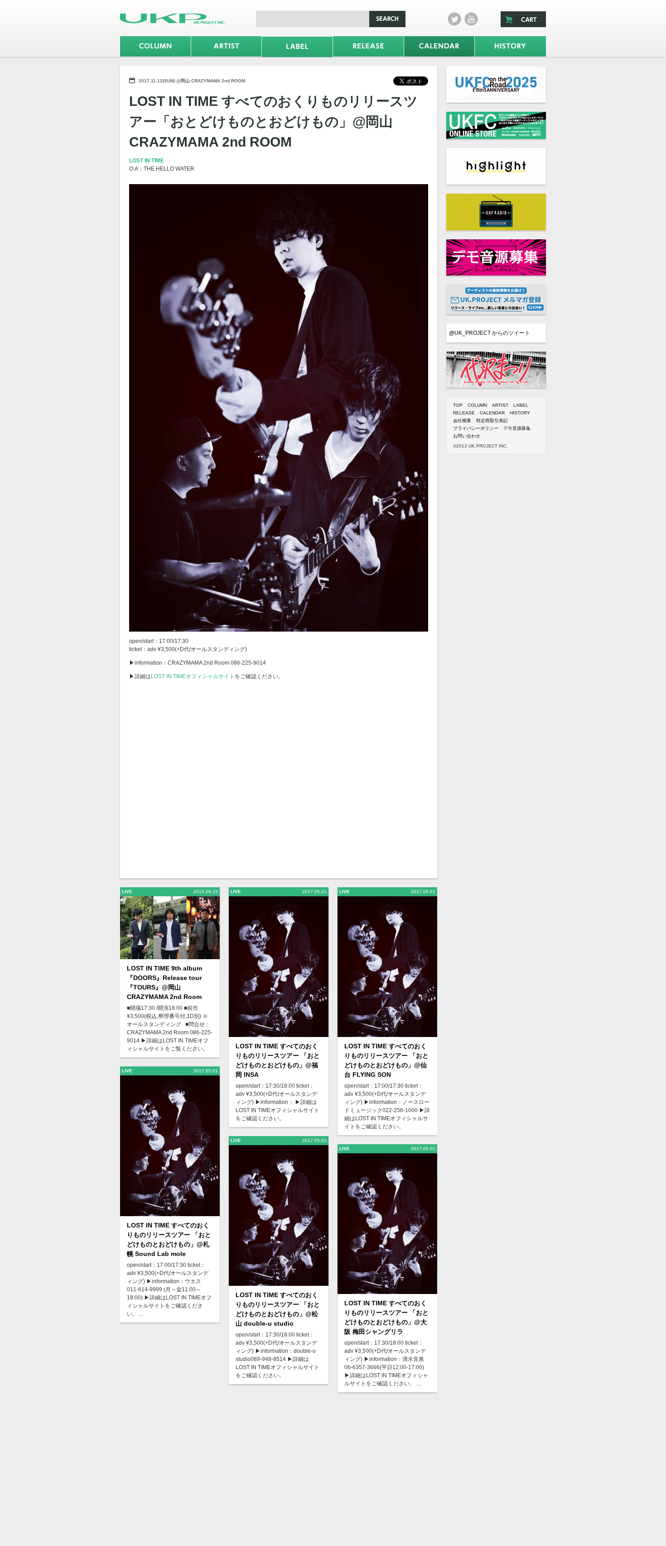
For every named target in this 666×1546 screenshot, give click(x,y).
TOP (458, 405)
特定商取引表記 (492, 420)
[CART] (523, 19)
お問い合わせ (466, 435)
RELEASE (464, 412)
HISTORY (520, 412)
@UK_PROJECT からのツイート (489, 333)
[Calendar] (439, 46)
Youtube (471, 19)
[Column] (155, 46)
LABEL (520, 405)
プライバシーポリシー (475, 428)
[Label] (297, 47)
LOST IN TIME (146, 160)
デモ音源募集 (517, 428)
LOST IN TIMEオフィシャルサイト (193, 676)
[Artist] (226, 46)
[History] (510, 46)
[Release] (368, 46)
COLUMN (477, 405)
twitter (454, 19)
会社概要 (462, 420)
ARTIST (500, 405)
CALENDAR (492, 412)
